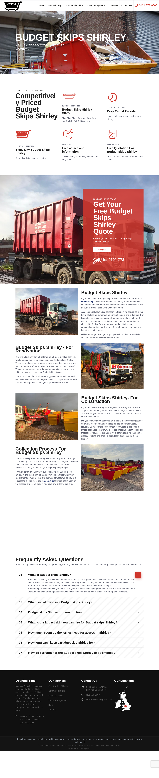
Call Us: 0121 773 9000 (108, 261)
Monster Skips (88, 302)
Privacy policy (73, 748)
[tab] (79, 574)
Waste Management (57, 700)
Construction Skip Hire (58, 686)
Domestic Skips (55, 695)
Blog (50, 705)
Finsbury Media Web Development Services (105, 745)
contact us (49, 481)
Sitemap (52, 710)
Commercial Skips (56, 691)
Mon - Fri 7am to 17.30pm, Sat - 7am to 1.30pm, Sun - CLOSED (32, 719)
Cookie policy (84, 749)
